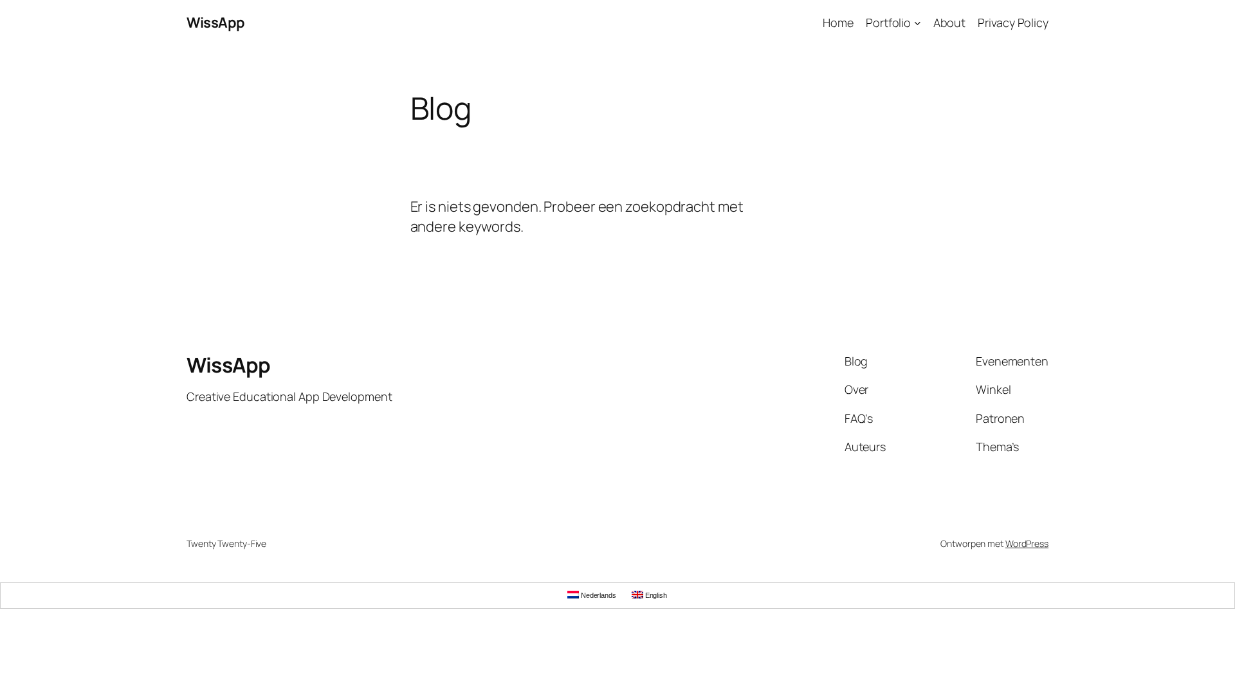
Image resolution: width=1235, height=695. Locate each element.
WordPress (1026, 543)
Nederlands (597, 595)
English (655, 595)
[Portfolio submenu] (917, 22)
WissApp (216, 22)
